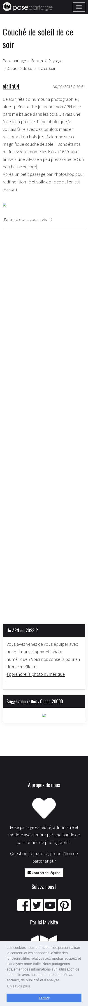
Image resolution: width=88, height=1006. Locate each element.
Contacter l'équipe (45, 872)
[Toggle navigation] (79, 7)
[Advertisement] (44, 422)
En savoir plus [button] (18, 986)
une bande (64, 835)
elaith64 (11, 86)
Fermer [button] (44, 998)
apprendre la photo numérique (36, 674)
